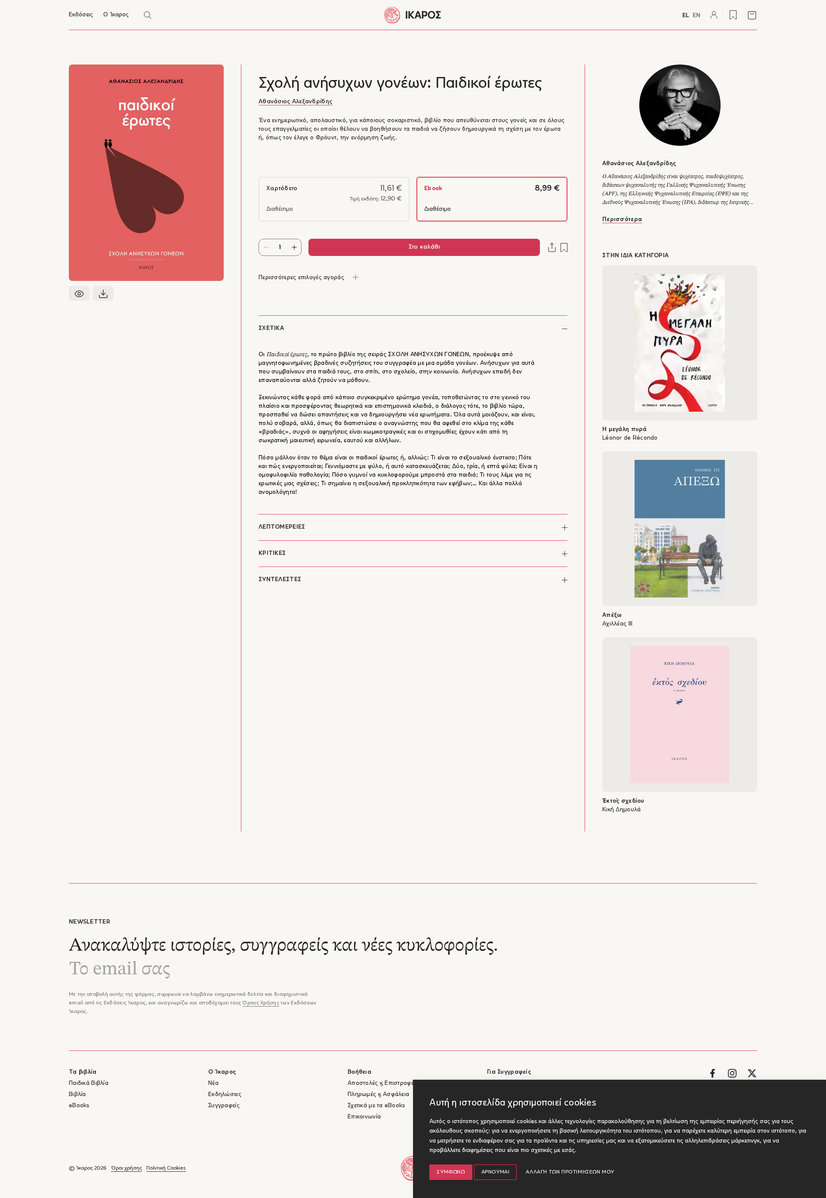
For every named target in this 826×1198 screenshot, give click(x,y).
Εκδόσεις (81, 15)
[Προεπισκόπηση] (79, 293)
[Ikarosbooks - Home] (412, 15)
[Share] (552, 247)
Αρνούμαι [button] (495, 1172)
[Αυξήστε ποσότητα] (294, 247)
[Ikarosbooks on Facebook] (712, 1073)
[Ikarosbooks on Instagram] (732, 1073)
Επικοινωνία (364, 1117)
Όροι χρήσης (126, 1168)
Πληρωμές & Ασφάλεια (378, 1094)
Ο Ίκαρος (116, 15)
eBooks (79, 1106)
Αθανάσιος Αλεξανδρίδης (295, 102)
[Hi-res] (103, 293)
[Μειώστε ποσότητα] (266, 247)
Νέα (213, 1083)
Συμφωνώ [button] (451, 1172)
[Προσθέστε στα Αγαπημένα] (564, 247)
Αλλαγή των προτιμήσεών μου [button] (570, 1172)
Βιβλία (77, 1094)
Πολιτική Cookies (166, 1168)
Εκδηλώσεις (224, 1094)
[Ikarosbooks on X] (752, 1073)
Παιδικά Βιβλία (88, 1083)
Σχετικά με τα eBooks (376, 1106)
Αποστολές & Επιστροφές (382, 1083)
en (696, 15)
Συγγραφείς (224, 1106)
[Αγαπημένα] (733, 15)
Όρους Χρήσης (260, 1003)
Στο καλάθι (424, 247)
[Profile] (714, 15)
